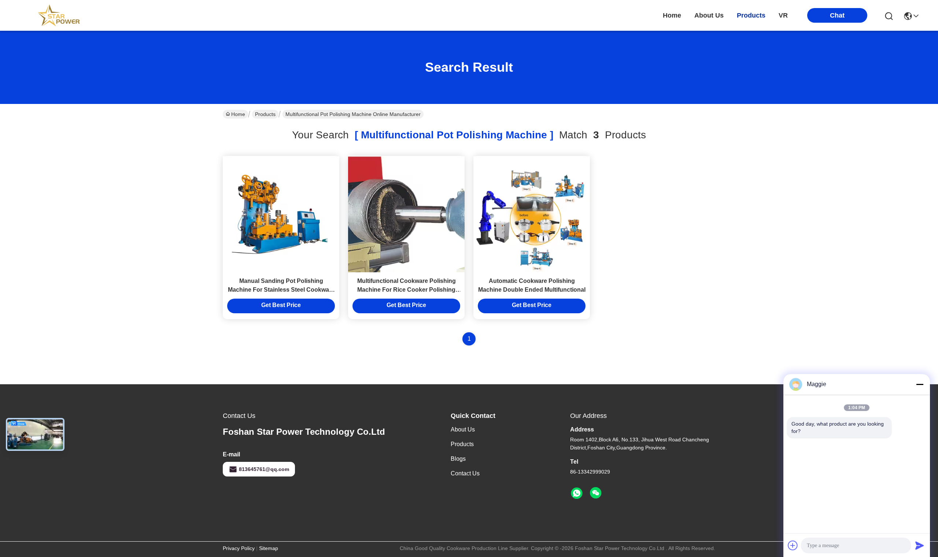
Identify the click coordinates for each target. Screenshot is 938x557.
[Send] (920, 545)
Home (672, 15)
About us (463, 429)
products (751, 15)
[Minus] (919, 384)
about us (709, 15)
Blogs (458, 459)
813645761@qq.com (264, 469)
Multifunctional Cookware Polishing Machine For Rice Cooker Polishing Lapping (406, 290)
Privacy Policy (239, 548)
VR (783, 15)
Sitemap (268, 548)
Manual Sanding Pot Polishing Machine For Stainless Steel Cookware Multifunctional (281, 290)
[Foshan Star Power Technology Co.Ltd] (58, 15)
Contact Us (465, 473)
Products (265, 114)
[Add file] (793, 545)
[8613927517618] (576, 493)
